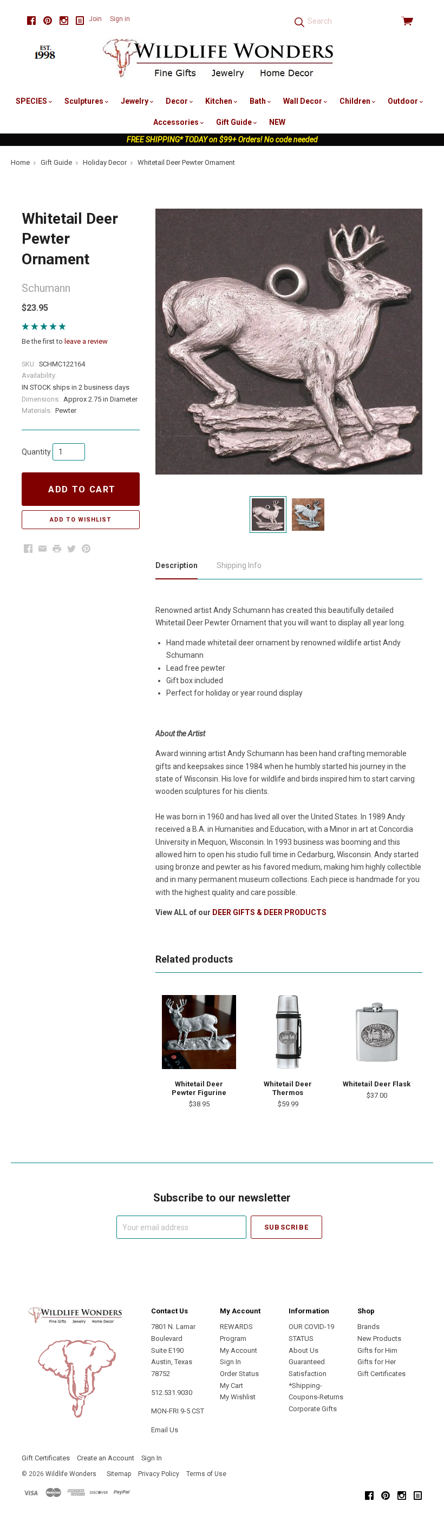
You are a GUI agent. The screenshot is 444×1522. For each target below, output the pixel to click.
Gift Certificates (381, 1374)
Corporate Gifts (313, 1409)
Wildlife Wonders (70, 1474)
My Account (238, 1350)
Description (176, 565)
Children (355, 101)
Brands (368, 1327)
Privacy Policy (158, 1474)
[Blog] (80, 21)
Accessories (176, 122)
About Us (303, 1350)
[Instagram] (64, 21)
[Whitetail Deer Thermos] (287, 1032)
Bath (258, 101)
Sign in (120, 19)
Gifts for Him (377, 1350)
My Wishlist (238, 1397)
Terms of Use (206, 1474)
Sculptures (84, 101)
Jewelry (135, 101)
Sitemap (119, 1474)
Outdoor (404, 101)
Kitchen (219, 101)
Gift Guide (234, 122)
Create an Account (105, 1458)
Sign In (230, 1362)
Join (95, 19)
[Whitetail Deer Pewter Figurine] (198, 1032)
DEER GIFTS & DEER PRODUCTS (269, 912)
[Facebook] (31, 21)
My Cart (231, 1385)
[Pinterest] (47, 21)
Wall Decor (303, 101)
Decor (178, 101)
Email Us (164, 1430)
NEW (277, 122)
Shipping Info (239, 565)
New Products (379, 1338)
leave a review (86, 341)
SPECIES (32, 101)
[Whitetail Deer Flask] (376, 1032)
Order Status (239, 1374)
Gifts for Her (376, 1362)
